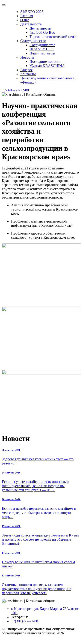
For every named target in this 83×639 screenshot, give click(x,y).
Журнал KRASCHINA (47, 66)
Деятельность (31, 24)
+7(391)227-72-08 (24, 621)
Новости (27, 57)
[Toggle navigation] (4, 5)
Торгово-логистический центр (53, 37)
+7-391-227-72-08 (15, 90)
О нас (24, 20)
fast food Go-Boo (42, 32)
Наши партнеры (42, 53)
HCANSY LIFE (42, 49)
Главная (26, 16)
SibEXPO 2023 (31, 12)
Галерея (26, 70)
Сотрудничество (33, 41)
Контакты (28, 74)
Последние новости (45, 61)
